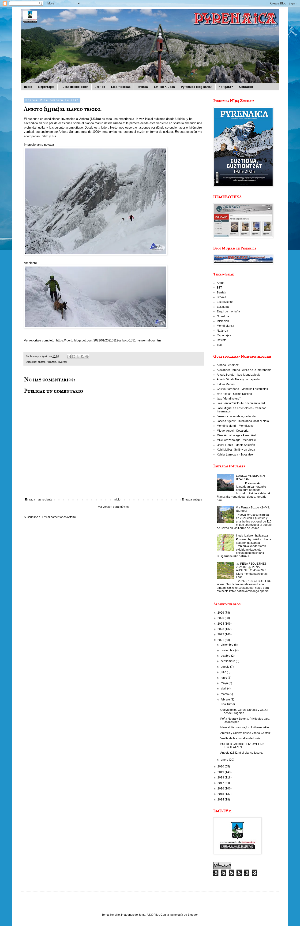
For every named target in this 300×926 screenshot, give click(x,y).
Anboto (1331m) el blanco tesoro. (241, 752)
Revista (142, 87)
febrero (226, 699)
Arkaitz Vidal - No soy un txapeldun (239, 379)
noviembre (228, 650)
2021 (221, 640)
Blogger (193, 914)
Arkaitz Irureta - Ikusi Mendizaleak (238, 374)
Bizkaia (221, 297)
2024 (221, 623)
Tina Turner (227, 704)
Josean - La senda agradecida (236, 416)
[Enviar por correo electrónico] (69, 356)
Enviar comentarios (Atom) (59, 517)
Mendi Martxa (225, 325)
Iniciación (223, 321)
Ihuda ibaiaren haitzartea (252, 535)
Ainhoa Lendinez (228, 365)
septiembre (228, 661)
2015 (221, 794)
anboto (41, 361)
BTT (219, 287)
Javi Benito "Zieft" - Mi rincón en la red (241, 403)
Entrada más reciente (38, 499)
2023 (221, 629)
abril (224, 688)
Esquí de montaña (228, 311)
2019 (221, 772)
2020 (221, 766)
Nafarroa (222, 330)
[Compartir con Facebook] (82, 356)
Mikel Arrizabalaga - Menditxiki (236, 440)
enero (225, 759)
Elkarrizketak (121, 87)
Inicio (28, 87)
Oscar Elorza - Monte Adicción (236, 445)
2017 (221, 783)
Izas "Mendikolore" (228, 398)
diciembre (227, 644)
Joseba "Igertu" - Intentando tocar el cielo (243, 421)
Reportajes (46, 87)
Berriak (99, 87)
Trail (219, 345)
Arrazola (51, 361)
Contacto (246, 87)
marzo (225, 694)
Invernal (62, 361)
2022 (221, 634)
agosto (225, 666)
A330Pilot (153, 914)
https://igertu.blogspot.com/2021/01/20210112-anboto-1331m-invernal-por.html (108, 340)
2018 (221, 777)
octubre (226, 655)
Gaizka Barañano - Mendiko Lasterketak (242, 389)
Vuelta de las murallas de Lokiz (240, 738)
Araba (221, 283)
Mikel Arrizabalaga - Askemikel (236, 435)
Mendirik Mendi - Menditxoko (235, 425)
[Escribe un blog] (73, 356)
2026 (221, 612)
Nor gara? (225, 87)
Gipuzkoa (223, 316)
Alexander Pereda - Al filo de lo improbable (244, 370)
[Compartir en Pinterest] (87, 356)
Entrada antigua (192, 499)
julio (224, 672)
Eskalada (223, 306)
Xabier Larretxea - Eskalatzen (236, 454)
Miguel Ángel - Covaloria (232, 430)
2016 (221, 788)
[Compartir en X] (78, 356)
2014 (221, 799)
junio (224, 677)
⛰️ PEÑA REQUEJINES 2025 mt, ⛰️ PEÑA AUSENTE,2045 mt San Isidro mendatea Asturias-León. (252, 570)
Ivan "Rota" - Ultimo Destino (234, 394)
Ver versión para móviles (113, 506)
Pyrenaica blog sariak (196, 87)
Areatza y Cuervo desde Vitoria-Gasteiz (245, 733)
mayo (225, 683)
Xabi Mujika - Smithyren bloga (236, 449)
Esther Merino (226, 384)
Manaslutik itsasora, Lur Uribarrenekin (244, 727)
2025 (221, 618)
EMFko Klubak (164, 87)
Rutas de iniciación (74, 87)
